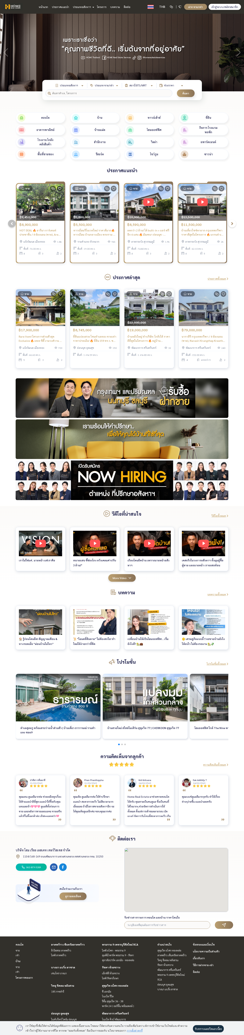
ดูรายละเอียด (73, 896)
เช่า (17, 955)
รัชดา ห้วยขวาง (111, 967)
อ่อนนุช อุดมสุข (60, 1013)
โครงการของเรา (24, 977)
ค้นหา (185, 93)
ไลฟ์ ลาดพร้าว (58, 955)
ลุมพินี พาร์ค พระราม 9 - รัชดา (118, 955)
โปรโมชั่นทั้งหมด (216, 663)
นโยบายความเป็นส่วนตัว (206, 951)
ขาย (18, 950)
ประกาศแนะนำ (60, 7)
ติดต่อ (127, 7)
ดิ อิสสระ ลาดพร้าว (61, 950)
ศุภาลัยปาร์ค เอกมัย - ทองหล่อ (118, 960)
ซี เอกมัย (106, 991)
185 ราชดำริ (57, 991)
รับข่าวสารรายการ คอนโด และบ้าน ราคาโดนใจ (152, 917)
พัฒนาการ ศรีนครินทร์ (115, 1013)
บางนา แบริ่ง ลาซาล (63, 967)
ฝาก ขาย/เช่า (195, 7)
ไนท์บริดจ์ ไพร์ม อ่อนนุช (64, 1019)
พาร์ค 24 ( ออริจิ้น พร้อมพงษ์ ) (118, 1006)
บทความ (115, 7)
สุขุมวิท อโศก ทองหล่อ (115, 985)
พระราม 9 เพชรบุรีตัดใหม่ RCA (120, 944)
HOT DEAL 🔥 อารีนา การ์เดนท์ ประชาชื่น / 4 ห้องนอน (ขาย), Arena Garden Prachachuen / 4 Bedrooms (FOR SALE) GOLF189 (40, 233)
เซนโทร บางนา (59, 973)
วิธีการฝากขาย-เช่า (203, 965)
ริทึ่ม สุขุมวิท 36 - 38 (112, 1001)
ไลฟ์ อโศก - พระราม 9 (114, 950)
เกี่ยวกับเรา (199, 958)
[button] (238, 52)
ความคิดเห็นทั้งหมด (214, 764)
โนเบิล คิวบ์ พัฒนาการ (114, 1019)
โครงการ (101, 7)
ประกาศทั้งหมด (217, 278)
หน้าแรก (43, 7)
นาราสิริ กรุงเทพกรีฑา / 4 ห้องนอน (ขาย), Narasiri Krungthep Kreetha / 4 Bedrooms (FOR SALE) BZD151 (203, 339)
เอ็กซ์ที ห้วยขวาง (111, 973)
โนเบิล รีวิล (108, 996)
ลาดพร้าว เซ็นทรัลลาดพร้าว (68, 944)
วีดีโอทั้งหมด (218, 515)
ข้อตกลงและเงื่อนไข (204, 944)
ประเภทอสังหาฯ (82, 7)
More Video (120, 578)
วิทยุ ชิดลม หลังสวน (62, 985)
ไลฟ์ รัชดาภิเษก (110, 978)
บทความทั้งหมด (216, 594)
